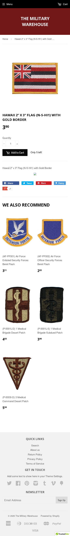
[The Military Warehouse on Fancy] (61, 484)
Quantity (6, 137)
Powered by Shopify (50, 515)
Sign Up (61, 500)
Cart (65, 4)
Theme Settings (53, 476)
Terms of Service (35, 463)
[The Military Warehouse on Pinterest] (26, 484)
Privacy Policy (35, 459)
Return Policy (35, 454)
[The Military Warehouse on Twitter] (9, 484)
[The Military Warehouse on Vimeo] (53, 484)
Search (35, 445)
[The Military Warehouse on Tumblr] (44, 484)
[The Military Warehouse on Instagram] (35, 484)
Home (5, 38)
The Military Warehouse (35, 21)
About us (35, 449)
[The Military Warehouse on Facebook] (18, 484)
